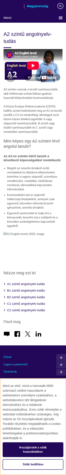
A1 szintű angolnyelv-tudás (26, 284)
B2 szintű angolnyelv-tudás (26, 297)
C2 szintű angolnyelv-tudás (26, 310)
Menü (7, 18)
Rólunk (8, 356)
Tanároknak (10, 371)
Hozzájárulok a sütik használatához (33, 449)
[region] (33, 426)
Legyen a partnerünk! (16, 364)
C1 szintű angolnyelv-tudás (26, 303)
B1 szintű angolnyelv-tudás (26, 290)
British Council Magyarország (12, 6)
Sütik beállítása (33, 464)
